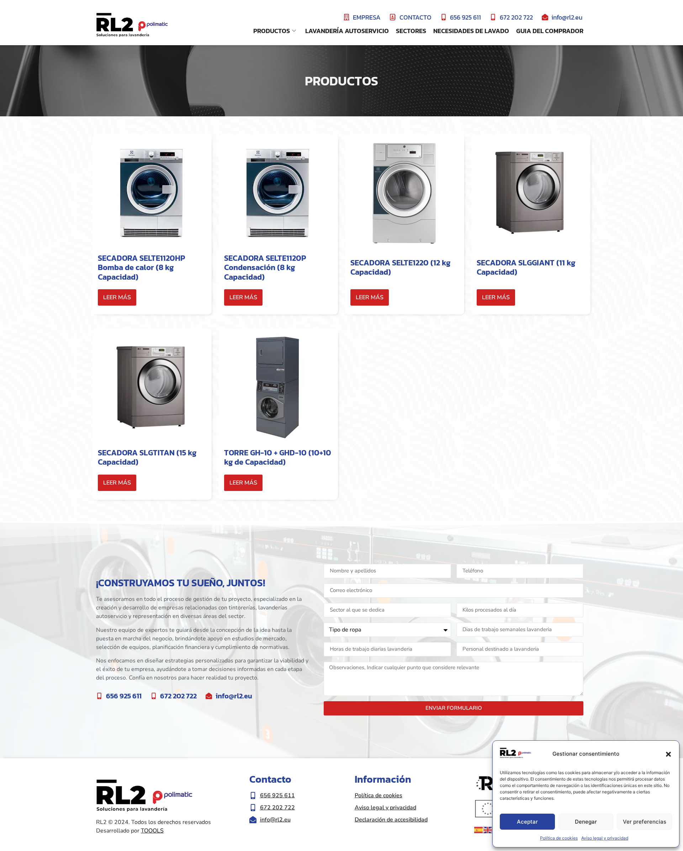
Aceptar (527, 821)
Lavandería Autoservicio (347, 31)
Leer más (117, 297)
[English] (488, 830)
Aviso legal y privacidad (604, 838)
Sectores (411, 31)
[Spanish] (478, 830)
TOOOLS (152, 831)
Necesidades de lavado (471, 31)
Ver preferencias (644, 821)
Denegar (586, 821)
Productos (271, 31)
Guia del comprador (549, 31)
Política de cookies (559, 838)
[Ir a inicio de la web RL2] (132, 25)
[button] (668, 754)
